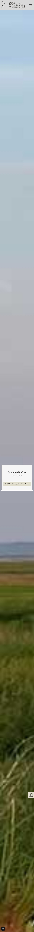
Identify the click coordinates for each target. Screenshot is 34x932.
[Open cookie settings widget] (3, 929)
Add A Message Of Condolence (18, 484)
